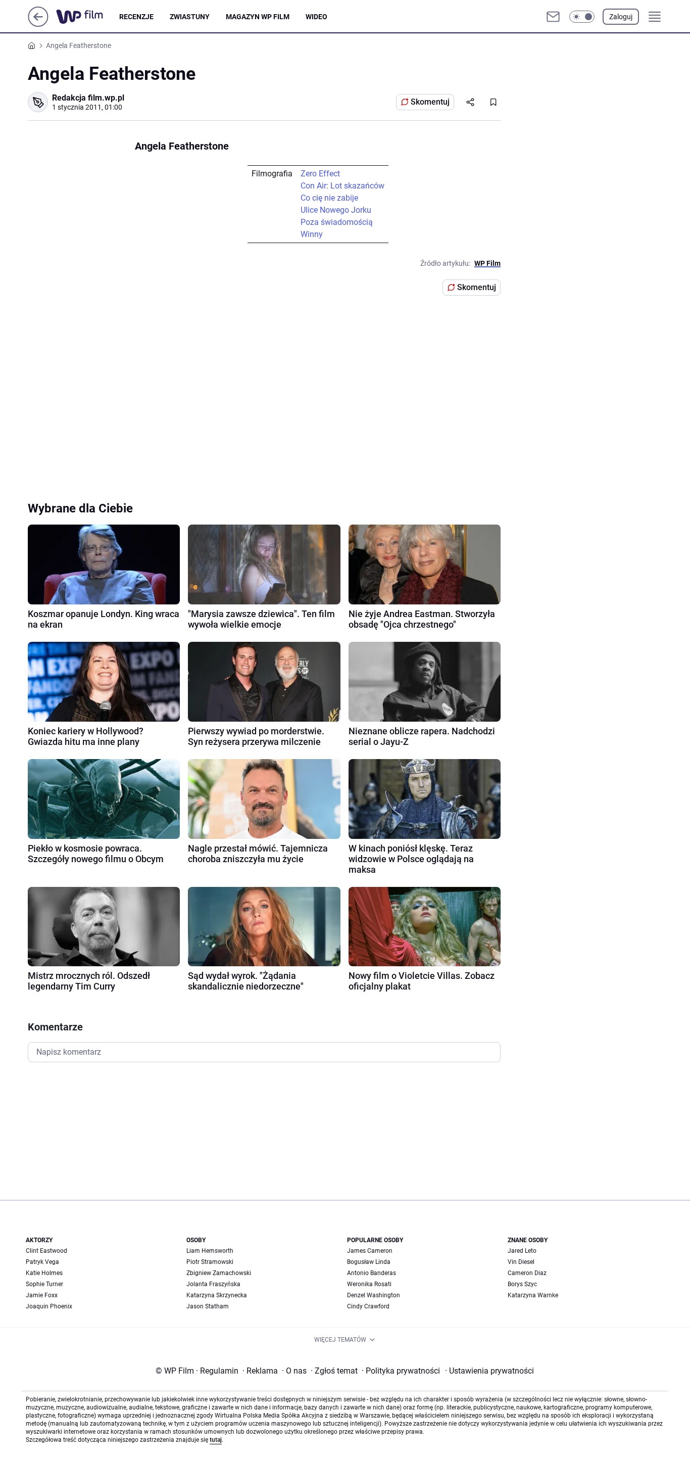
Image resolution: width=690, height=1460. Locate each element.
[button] (582, 17)
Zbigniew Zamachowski (218, 1273)
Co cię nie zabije (329, 198)
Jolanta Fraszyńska (213, 1284)
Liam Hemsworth (209, 1250)
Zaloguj (620, 17)
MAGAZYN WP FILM (257, 17)
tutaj (216, 1439)
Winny (312, 234)
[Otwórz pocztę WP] (553, 17)
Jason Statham (207, 1306)
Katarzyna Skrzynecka (216, 1295)
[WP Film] (87, 17)
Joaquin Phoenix (49, 1306)
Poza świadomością (337, 222)
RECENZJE (136, 17)
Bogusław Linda (368, 1261)
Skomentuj (430, 102)
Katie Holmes (44, 1273)
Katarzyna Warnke (533, 1295)
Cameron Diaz (527, 1273)
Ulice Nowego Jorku (336, 210)
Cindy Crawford (368, 1306)
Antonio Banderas (371, 1273)
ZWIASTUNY (190, 17)
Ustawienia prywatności (489, 1371)
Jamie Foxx (42, 1295)
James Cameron (369, 1250)
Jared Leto (522, 1250)
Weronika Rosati (369, 1284)
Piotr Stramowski (209, 1261)
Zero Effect (320, 173)
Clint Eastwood (46, 1250)
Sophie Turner (44, 1284)
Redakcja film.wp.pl (88, 98)
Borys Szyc (522, 1284)
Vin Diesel (521, 1261)
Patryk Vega (42, 1261)
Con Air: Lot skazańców (342, 186)
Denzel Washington (373, 1295)
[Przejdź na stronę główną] (38, 24)
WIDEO (316, 17)
